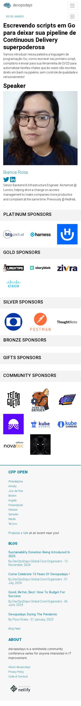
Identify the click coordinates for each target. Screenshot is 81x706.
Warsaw (13, 509)
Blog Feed (14, 628)
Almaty (12, 486)
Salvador (13, 514)
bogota (12, 500)
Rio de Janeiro (15, 16)
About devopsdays (19, 667)
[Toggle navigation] (72, 5)
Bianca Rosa (15, 172)
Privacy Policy (16, 671)
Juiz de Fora (15, 491)
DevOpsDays (22, 5)
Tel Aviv (12, 523)
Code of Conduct (18, 676)
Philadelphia (15, 481)
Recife (12, 519)
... (4, 204)
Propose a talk (18, 533)
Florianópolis (15, 505)
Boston (12, 495)
